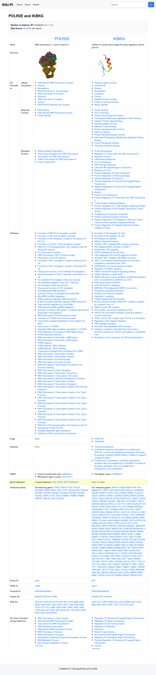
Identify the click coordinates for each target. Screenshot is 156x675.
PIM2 (99, 539)
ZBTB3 (101, 575)
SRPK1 (46, 495)
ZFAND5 (118, 575)
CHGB (57, 487)
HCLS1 (95, 514)
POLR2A (84, 490)
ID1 (119, 517)
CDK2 (101, 498)
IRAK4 (95, 520)
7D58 (71, 604)
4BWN (127, 601)
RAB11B (133, 545)
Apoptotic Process (102, 156)
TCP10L (126, 561)
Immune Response (102, 161)
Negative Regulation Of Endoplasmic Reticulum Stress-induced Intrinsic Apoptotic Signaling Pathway (118, 221)
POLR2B (125, 539)
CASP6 (125, 495)
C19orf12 (139, 492)
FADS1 (60, 482)
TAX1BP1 (96, 561)
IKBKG (119, 38)
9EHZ (63, 610)
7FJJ (47, 607)
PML (78, 490)
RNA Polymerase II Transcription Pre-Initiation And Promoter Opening (60, 366)
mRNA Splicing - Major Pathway (52, 345)
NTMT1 (131, 534)
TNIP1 (134, 564)
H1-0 (138, 512)
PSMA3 (109, 545)
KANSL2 (117, 520)
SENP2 (124, 553)
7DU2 (37, 607)
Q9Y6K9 (108, 596)
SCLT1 (118, 553)
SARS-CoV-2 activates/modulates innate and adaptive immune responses (118, 314)
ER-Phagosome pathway (105, 238)
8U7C (126, 604)
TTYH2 (110, 569)
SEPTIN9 (132, 553)
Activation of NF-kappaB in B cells (109, 233)
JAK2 (104, 520)
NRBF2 (124, 534)
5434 (37, 580)
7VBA (75, 607)
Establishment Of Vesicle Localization (111, 214)
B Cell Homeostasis (103, 150)
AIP (134, 487)
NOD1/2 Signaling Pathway (106, 241)
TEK (98, 564)
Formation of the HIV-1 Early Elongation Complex (59, 244)
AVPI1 (111, 492)
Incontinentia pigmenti (104, 446)
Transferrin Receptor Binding (106, 145)
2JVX (94, 601)
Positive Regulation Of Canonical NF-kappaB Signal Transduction (117, 182)
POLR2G (64, 492)
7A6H (43, 604)
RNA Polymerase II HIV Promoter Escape (56, 255)
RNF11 (101, 550)
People (36, 4)
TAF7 (124, 558)
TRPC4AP (96, 569)
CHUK (122, 498)
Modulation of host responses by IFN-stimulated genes (118, 337)
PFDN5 (138, 536)
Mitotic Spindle (101, 104)
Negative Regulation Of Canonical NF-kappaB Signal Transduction (117, 188)
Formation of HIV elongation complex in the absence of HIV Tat (62, 240)
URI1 (53, 498)
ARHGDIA (139, 490)
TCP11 (134, 561)
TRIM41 (133, 566)
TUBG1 (117, 569)
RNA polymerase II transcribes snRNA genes (58, 337)
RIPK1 (141, 547)
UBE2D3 (105, 572)
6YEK (109, 604)
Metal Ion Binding (102, 131)
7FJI (42, 607)
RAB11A (124, 545)
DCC (54, 482)
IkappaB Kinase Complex (105, 99)
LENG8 (95, 523)
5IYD (71, 601)
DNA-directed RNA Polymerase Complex (56, 82)
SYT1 (102, 558)
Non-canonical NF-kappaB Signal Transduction (114, 634)
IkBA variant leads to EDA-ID (107, 282)
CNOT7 (135, 498)
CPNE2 (95, 501)
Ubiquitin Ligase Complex (105, 82)
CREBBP (103, 501)
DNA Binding (43, 109)
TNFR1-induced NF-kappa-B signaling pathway (115, 271)
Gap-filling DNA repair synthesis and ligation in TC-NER (62, 329)
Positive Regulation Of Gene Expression (112, 172)
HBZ (143, 512)
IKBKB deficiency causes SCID (108, 274)
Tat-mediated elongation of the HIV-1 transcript (58, 282)
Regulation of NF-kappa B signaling (110, 320)
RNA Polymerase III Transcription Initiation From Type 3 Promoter (62, 415)
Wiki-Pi (7, 4)
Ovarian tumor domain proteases (108, 293)
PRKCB (111, 542)
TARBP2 (137, 558)
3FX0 (121, 601)
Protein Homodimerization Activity (109, 129)
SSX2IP (125, 555)
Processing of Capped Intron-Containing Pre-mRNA (60, 351)
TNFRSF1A (126, 564)
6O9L (81, 601)
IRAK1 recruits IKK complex (106, 307)
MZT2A (102, 531)
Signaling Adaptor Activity (105, 123)
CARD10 (102, 495)
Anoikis (97, 192)
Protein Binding (44, 115)
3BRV (110, 601)
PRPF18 (101, 545)
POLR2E (62, 38)
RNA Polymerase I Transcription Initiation (56, 353)
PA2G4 (112, 536)
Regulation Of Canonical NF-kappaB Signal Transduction (119, 618)
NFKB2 (140, 531)
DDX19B (95, 503)
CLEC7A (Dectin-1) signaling (107, 285)
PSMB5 (116, 545)
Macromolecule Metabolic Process (53, 642)
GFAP (121, 509)
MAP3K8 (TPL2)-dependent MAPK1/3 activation (115, 287)
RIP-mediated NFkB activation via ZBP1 (112, 246)
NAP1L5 (110, 531)
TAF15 (58, 495)
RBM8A (117, 547)
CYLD (128, 501)
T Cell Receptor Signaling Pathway (109, 203)
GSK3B (109, 512)
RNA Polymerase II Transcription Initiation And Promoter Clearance (62, 388)
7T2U (115, 604)
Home (19, 4)
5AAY (133, 601)
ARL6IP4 (96, 492)
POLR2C (39, 492)
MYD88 (136, 528)
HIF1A (108, 514)
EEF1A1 (121, 503)
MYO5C (95, 531)
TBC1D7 (104, 561)
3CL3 (116, 601)
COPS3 (142, 498)
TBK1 (111, 561)
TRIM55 (73, 495)
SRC (112, 555)
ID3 (122, 517)
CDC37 (95, 498)
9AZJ (131, 604)
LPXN (116, 523)
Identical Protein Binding (105, 126)
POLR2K (81, 492)
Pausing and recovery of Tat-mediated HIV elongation (61, 271)
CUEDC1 (112, 501)
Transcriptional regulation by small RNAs (55, 304)
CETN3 (116, 498)
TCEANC (119, 561)
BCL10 (118, 492)
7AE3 (54, 604)
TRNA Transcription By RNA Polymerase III (57, 159)
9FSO (83, 610)
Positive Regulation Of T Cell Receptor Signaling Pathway (119, 205)
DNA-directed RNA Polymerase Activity (55, 112)
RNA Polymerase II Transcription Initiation (56, 381)
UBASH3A (140, 569)
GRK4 (102, 512)
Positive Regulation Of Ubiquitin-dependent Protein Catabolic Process (116, 226)
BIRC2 (124, 492)
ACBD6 (122, 487)
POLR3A (95, 542)
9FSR (48, 612)
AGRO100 (98, 438)
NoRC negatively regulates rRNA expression (57, 298)
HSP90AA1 (140, 514)
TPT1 (94, 566)
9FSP (37, 612)
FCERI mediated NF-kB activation (109, 252)
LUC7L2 (123, 523)
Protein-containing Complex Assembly (111, 216)
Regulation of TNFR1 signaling (107, 268)
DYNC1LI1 (112, 503)
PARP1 (119, 536)
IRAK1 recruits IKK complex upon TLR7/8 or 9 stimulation (119, 318)
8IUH (58, 610)
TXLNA (124, 569)
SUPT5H (95, 558)
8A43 (43, 610)
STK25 (133, 555)
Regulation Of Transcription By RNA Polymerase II (116, 153)
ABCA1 (115, 487)
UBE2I (120, 572)
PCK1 (125, 536)
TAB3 (119, 558)
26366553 (116, 473)
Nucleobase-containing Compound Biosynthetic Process (62, 637)
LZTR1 (65, 490)
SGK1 (140, 553)
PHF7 (94, 539)
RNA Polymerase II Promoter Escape (54, 362)
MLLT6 (122, 528)
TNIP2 (141, 564)
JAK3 (109, 520)
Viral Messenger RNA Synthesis (52, 290)
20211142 (48, 25)
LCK (144, 520)
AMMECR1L (97, 490)
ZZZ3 (140, 575)
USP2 (126, 572)
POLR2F (55, 492)
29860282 (66, 473)
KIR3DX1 (125, 520)
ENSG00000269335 (100, 591)
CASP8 (132, 495)
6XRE (37, 604)
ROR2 (132, 550)
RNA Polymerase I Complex (50, 99)
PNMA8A (116, 539)
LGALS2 (102, 523)
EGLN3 (135, 503)
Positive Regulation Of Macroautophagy (111, 175)
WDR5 (140, 572)
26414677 (66, 476)
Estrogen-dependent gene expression (54, 430)
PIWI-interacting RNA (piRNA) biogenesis (56, 307)
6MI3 (94, 604)
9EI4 (78, 610)
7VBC (37, 610)
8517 (94, 580)
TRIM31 (118, 566)
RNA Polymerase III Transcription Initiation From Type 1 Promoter (62, 393)
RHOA (135, 547)
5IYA (56, 601)
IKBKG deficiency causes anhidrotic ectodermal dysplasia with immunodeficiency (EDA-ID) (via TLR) (120, 278)
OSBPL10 (96, 536)
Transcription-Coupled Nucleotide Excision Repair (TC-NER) (61, 322)
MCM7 (102, 528)
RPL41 (95, 553)
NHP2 (110, 534)
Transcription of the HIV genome (52, 257)
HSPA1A (106, 517)
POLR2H (72, 492)
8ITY (48, 610)
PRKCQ (124, 542)
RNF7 (126, 550)
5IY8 (46, 601)
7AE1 (48, 604)
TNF (110, 564)
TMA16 (104, 564)
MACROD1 (96, 525)
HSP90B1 (39, 490)
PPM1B (103, 542)
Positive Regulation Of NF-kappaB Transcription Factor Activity (118, 210)
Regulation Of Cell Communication (109, 623)
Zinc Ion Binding (101, 112)
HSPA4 (114, 517)
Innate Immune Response (105, 194)
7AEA (59, 604)
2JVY (99, 601)
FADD (108, 506)
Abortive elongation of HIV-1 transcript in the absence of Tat (62, 275)
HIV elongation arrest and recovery (53, 285)
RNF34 (115, 550)
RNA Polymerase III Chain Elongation (54, 370)
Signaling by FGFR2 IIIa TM (50, 427)
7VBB (81, 607)
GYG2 (133, 512)
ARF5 (117, 490)
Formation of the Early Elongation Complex (57, 235)
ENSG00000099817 (43, 591)
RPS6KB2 (109, 553)
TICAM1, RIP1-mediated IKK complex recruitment (116, 244)
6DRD (76, 601)
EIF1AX (142, 503)
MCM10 (95, 528)
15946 (37, 585)
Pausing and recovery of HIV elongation (55, 287)
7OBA (63, 607)
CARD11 (110, 495)
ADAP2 (129, 487)
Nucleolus (42, 96)
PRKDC (139, 542)
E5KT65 (46, 596)
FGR (114, 506)
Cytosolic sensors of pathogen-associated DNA (58, 293)
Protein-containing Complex (106, 101)
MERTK (115, 528)
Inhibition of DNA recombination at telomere (57, 433)
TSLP (103, 569)
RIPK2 (95, 550)
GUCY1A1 (125, 512)
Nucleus (41, 85)
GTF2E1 (116, 512)
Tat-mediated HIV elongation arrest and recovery (59, 279)
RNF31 (108, 550)
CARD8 (118, 495)
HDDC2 (102, 514)
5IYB (61, 601)
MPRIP (129, 528)
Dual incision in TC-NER (48, 326)
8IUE (53, 610)
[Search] (151, 4)
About (27, 4)
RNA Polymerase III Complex (51, 93)
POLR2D (47, 492)
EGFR (128, 503)
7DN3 (81, 604)
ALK (139, 487)
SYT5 (52, 495)
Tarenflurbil (99, 441)
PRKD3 (132, 542)
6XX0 (104, 604)
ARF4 (111, 490)
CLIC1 (128, 498)
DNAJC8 (103, 503)
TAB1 (108, 558)
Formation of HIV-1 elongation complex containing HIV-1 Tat (62, 262)
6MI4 (99, 604)
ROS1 (138, 550)
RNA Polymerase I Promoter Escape (54, 359)
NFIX (66, 482)
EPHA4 (102, 506)
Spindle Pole (100, 85)
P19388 (53, 596)
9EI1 (68, 610)
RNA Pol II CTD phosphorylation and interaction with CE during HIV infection (62, 248)
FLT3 (119, 506)
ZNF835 (133, 575)
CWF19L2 (120, 501)
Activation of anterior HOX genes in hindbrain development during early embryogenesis (63, 311)
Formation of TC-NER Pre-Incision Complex (57, 318)
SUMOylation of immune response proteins (113, 266)
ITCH (59, 490)
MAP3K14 (113, 525)
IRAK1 (142, 517)
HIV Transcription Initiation (49, 252)
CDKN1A (108, 498)
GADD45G (138, 506)
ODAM (138, 534)
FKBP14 (64, 487)
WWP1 (95, 575)
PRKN (94, 545)
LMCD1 (110, 523)
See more (39, 645)
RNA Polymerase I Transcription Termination (57, 372)
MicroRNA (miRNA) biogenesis (51, 296)
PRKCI (118, 542)
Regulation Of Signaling (104, 626)
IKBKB (128, 517)
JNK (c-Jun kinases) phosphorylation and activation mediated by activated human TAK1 (117, 262)
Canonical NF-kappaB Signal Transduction (113, 167)
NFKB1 (133, 531)
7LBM (52, 607)
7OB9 (57, 607)
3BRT (105, 601)
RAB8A (140, 545)
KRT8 (139, 520)
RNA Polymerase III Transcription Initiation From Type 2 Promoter (62, 404)
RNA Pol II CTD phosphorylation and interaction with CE (62, 425)
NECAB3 (125, 531)
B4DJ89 (38, 596)
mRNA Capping (44, 342)
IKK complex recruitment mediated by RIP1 (113, 309)
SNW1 (107, 555)
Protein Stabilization (46, 161)
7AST (65, 604)
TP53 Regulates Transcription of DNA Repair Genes (60, 331)
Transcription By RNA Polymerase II (54, 156)
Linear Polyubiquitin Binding (106, 142)
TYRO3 (131, 569)
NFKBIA (95, 534)
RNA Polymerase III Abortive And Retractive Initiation (61, 378)
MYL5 (142, 528)
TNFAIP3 (116, 564)
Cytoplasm (99, 93)
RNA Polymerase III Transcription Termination (58, 375)
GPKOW (95, 512)
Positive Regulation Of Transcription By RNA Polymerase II (119, 199)
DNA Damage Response (105, 164)
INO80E (135, 517)
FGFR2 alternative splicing (49, 334)
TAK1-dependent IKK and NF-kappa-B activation (115, 255)
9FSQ (43, 612)
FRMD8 (130, 506)
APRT (106, 490)
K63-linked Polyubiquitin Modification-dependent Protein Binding (119, 139)
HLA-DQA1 (117, 514)
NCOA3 (117, 531)
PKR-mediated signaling (105, 323)
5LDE (138, 601)
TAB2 (113, 558)
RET (129, 547)
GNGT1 (138, 509)
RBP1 (124, 547)
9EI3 (73, 610)
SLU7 (101, 555)
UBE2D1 (39, 498)
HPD (133, 514)
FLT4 (124, 506)
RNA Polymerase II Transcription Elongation (57, 383)
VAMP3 (133, 572)
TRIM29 (65, 495)
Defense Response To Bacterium (109, 178)
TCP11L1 (141, 561)
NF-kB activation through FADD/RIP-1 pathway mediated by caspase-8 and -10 (119, 303)
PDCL (131, 536)
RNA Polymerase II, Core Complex (53, 90)
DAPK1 (134, 501)
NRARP (116, 534)
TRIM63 (80, 495)
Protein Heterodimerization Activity (109, 134)
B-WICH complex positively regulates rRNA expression (62, 301)
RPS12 (101, 553)
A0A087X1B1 (98, 596)
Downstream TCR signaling (106, 249)
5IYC (66, 601)
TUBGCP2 (73, 482)
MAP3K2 (122, 525)
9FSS (54, 612)
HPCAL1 (126, 514)
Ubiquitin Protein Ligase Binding (108, 120)
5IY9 (51, 601)
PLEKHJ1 (107, 539)
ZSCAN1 (60, 498)
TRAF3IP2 (101, 566)
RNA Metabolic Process (48, 640)
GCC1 (107, 509)
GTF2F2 (76, 487)
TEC (94, 564)
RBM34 (110, 547)
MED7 (108, 528)
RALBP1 (95, 547)
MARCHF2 (140, 525)
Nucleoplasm (43, 88)
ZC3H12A (109, 575)
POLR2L (38, 495)
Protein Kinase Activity (104, 631)
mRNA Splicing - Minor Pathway (52, 348)
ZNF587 (125, 575)
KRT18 (133, 520)
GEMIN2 (114, 509)
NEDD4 (72, 490)
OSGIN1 (105, 536)
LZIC (129, 523)
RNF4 (120, 550)
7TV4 (120, 604)
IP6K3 (53, 490)
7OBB (69, 607)
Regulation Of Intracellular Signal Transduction (114, 637)
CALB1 (95, 495)
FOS (70, 487)
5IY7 (42, 601)
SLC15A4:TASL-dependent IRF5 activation (113, 326)
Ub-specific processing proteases (109, 290)
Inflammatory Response (104, 159)
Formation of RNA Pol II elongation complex (57, 233)
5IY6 (37, 601)
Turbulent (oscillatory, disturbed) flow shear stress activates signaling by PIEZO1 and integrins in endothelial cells (119, 332)
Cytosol (41, 101)
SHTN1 (95, 555)
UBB (94, 572)
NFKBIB (103, 534)
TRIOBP (141, 566)
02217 (94, 585)
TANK (130, 558)
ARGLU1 (130, 490)
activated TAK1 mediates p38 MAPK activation (115, 257)
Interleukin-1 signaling (104, 296)
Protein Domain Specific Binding (108, 115)
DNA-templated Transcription (50, 150)
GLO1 (132, 509)
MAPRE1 (131, 525)
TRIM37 (125, 566)
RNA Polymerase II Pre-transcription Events (57, 315)
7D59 (76, 604)
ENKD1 (95, 506)
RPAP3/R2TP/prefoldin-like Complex (54, 104)
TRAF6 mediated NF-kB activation (109, 298)
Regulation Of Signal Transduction (109, 620)
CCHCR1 (140, 495)
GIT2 (127, 509)
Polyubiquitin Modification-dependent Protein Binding (117, 118)
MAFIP (105, 525)
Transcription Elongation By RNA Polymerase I (58, 153)
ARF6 (123, 490)
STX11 (140, 555)
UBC (98, 572)
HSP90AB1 (97, 517)
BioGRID (27, 28)
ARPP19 (104, 492)
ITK (99, 520)
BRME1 (131, 492)
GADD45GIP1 (98, 509)
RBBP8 (103, 547)
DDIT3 (141, 501)
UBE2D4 (47, 498)
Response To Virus (102, 170)
